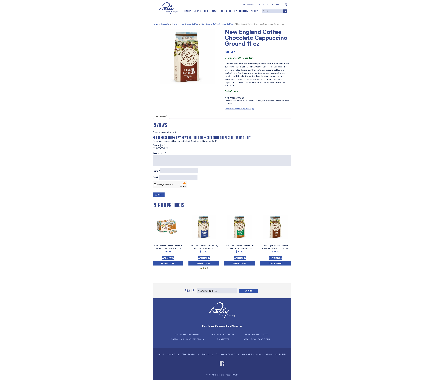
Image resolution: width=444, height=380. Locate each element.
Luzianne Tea (222, 339)
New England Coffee (189, 24)
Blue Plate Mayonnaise (187, 334)
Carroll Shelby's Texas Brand (187, 339)
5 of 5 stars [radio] (167, 147)
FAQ (184, 354)
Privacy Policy (172, 354)
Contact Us (263, 4)
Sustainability (241, 11)
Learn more (168, 258)
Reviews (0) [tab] (161, 116)
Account (276, 4)
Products (165, 24)
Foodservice (248, 4)
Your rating (159, 145)
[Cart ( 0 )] (285, 4)
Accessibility (207, 354)
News (214, 11)
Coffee (238, 101)
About (207, 11)
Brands (187, 11)
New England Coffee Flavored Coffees (217, 24)
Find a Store (225, 11)
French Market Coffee (222, 334)
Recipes (197, 11)
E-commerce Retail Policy (227, 354)
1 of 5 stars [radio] (154, 147)
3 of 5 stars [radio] (160, 147)
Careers (254, 11)
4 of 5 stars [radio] (163, 147)
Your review (159, 153)
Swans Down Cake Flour (257, 339)
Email (156, 177)
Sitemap (269, 354)
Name (156, 170)
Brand (174, 24)
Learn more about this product (238, 109)
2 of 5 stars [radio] (157, 147)
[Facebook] (222, 363)
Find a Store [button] (172, 263)
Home (155, 24)
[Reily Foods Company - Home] (168, 8)
